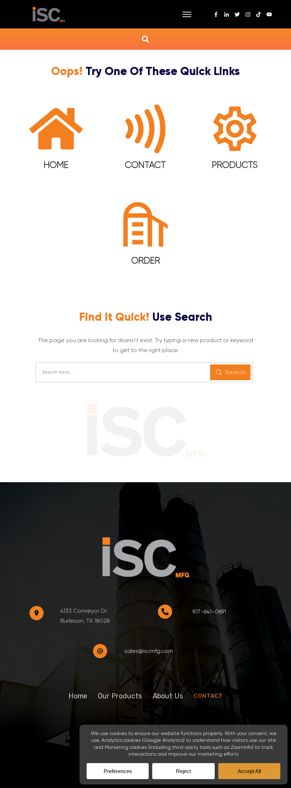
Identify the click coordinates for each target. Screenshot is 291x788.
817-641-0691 (209, 611)
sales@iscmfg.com (148, 651)
